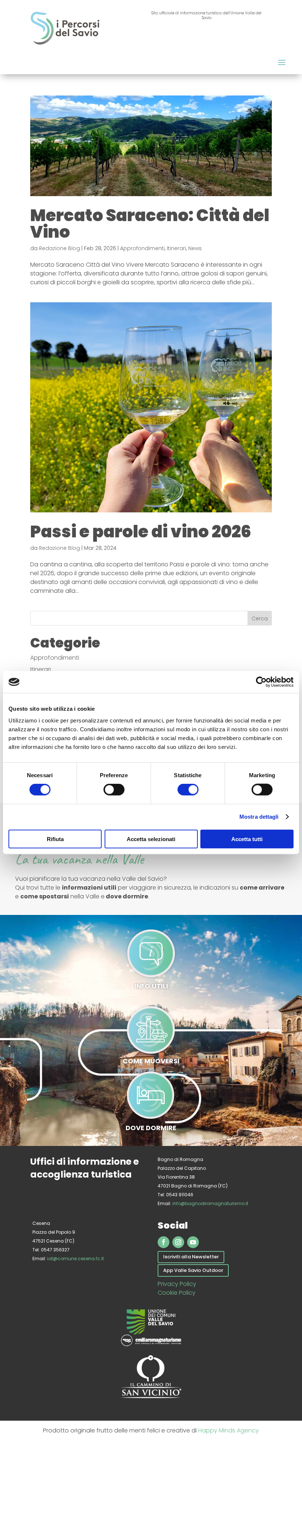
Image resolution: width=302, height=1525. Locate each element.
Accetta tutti (247, 839)
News (195, 248)
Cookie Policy (177, 1292)
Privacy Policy (177, 1284)
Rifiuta (55, 839)
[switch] (113, 790)
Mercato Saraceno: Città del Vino (149, 224)
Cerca (260, 618)
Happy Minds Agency (228, 1430)
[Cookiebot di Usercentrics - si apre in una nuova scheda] (261, 682)
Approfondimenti (142, 248)
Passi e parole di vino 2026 (140, 531)
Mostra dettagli (259, 817)
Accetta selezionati (151, 839)
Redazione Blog (59, 248)
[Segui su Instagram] (178, 1242)
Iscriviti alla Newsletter (191, 1256)
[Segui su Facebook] (163, 1242)
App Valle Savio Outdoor (193, 1270)
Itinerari (176, 248)
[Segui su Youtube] (193, 1242)
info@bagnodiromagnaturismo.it (210, 1203)
